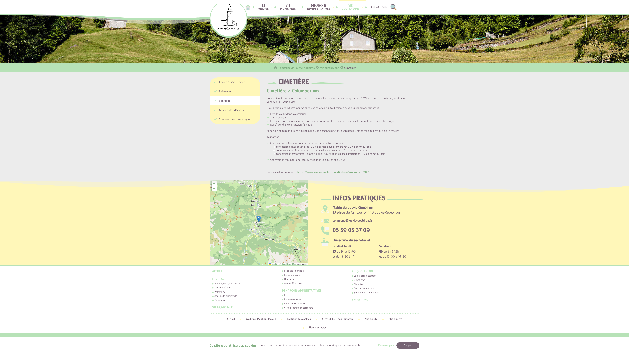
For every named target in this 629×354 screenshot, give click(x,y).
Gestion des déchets (364, 288)
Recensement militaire (295, 303)
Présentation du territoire (227, 283)
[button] (259, 219)
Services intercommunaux (366, 292)
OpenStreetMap (289, 263)
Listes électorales (292, 299)
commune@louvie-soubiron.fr (352, 220)
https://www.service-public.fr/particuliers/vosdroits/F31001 (333, 172)
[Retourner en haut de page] (616, 328)
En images (219, 300)
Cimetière (358, 284)
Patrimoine (219, 291)
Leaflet (274, 263)
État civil (288, 295)
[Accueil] (247, 7)
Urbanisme (359, 279)
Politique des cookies (299, 319)
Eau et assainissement (365, 275)
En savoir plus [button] (386, 345)
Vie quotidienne (363, 271)
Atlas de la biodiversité (225, 296)
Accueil (217, 271)
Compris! (408, 345)
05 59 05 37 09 (351, 230)
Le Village (219, 279)
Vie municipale (222, 307)
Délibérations (290, 279)
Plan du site (370, 319)
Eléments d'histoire (223, 287)
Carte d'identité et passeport (298, 307)
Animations (360, 300)
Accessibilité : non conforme (337, 319)
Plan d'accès (395, 319)
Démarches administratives (301, 290)
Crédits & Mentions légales (261, 319)
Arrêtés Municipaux (293, 283)
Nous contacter (317, 327)
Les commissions (292, 275)
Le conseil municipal (294, 270)
